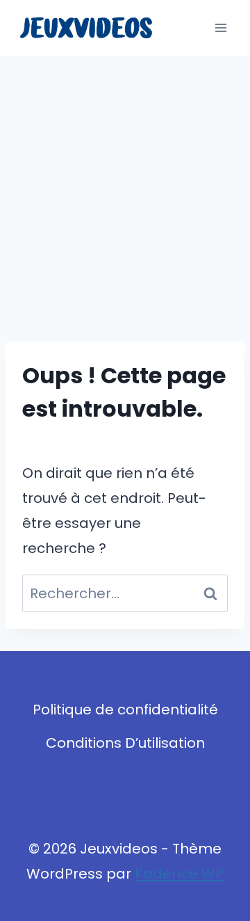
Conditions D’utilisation (125, 743)
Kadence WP (179, 873)
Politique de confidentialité (125, 709)
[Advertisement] (125, 188)
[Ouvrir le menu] (220, 27)
